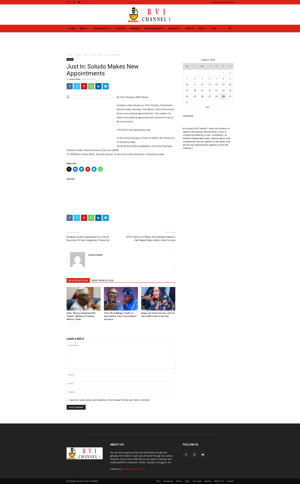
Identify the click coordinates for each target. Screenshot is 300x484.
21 (216, 90)
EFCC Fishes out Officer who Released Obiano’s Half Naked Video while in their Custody (150, 239)
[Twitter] (74, 2)
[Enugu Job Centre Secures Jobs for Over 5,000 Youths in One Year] (158, 298)
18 (194, 90)
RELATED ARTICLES (78, 280)
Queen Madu (74, 79)
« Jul (207, 106)
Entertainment (154, 28)
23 (230, 90)
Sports (190, 28)
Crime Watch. (101, 28)
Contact (230, 481)
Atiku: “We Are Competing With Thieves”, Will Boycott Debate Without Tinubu (81, 316)
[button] (229, 28)
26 (202, 96)
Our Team (196, 481)
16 (230, 84)
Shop (201, 28)
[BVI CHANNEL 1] (150, 15)
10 (187, 84)
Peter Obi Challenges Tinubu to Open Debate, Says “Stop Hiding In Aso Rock (120, 316)
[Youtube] (79, 2)
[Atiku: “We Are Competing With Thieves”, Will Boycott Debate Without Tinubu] (84, 298)
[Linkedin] (98, 86)
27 (209, 96)
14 (216, 84)
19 (202, 90)
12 (202, 84)
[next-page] (73, 326)
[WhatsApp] (91, 86)
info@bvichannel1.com (133, 468)
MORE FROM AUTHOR (102, 280)
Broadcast (168, 481)
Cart (214, 28)
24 (187, 96)
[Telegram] (105, 86)
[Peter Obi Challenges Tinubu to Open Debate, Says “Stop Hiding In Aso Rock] (121, 298)
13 (209, 84)
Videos (179, 481)
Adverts (207, 481)
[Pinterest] (84, 86)
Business (135, 28)
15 (223, 84)
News (83, 28)
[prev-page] (68, 326)
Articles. (173, 28)
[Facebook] (69, 2)
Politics (120, 28)
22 (223, 90)
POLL (158, 481)
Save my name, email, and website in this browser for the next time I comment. (110, 400)
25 (194, 96)
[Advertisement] (150, 43)
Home (72, 28)
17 (187, 90)
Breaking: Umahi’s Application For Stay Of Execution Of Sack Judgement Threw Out (88, 239)
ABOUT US (219, 481)
